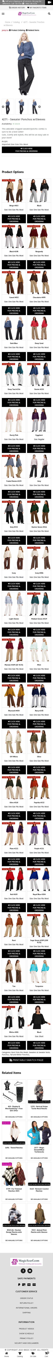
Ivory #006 (39, 573)
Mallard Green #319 (39, 619)
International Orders (26, 1308)
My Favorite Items (37, 7)
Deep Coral (39, 343)
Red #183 (14, 894)
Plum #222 (14, 848)
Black (39, 205)
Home (7, 22)
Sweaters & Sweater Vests (39, 1052)
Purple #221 (39, 848)
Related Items (33, 30)
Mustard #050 (13, 711)
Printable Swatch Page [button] (27, 1060)
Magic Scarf (30, 1350)
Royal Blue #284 (39, 894)
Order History (18, 7)
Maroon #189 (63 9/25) (14, 665)
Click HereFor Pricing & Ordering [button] (26, 149)
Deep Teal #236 (14, 389)
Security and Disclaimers (27, 1343)
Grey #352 (14, 527)
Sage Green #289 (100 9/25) (39, 941)
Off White (14, 757)
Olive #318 (14, 802)
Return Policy (26, 1303)
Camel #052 (14, 297)
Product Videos (26, 1329)
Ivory (14, 573)
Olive (39, 757)
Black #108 (14, 251)
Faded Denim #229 (13, 481)
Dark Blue (14, 343)
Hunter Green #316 (39, 527)
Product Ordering (18, 30)
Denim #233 (39, 389)
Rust (14, 940)
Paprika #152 (39, 802)
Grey (39, 481)
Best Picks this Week (19, 1052)
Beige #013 (13, 205)
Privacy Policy (26, 1338)
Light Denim (14, 619)
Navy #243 (39, 711)
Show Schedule (26, 1333)
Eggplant (39, 435)
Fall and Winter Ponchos (19, 1054)
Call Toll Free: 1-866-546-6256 (24, 3)
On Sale (33, 1356)
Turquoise (39, 986)
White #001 (13, 1032)
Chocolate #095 (39, 297)
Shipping (27, 1312)
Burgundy (39, 251)
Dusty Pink (14, 435)
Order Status (26, 1298)
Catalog (16, 22)
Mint (39, 665)
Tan (13, 986)
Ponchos (5, 1054)
